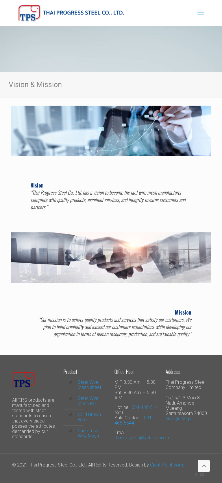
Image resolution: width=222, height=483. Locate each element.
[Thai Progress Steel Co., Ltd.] (71, 13)
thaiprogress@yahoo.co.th (141, 437)
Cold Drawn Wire (89, 417)
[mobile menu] (201, 13)
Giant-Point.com (166, 465)
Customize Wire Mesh (88, 433)
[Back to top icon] (204, 466)
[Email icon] (202, 474)
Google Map (178, 418)
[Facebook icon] (196, 474)
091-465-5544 (133, 420)
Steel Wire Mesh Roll (88, 401)
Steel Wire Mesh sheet (89, 384)
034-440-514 (145, 407)
